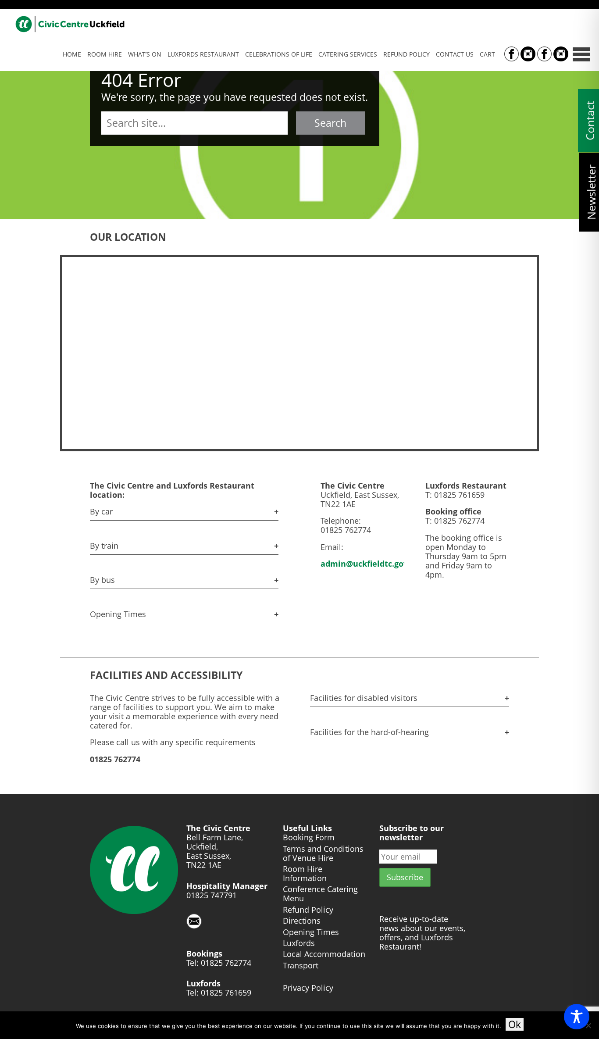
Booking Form (309, 837)
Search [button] (330, 123)
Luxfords (299, 943)
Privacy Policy (308, 988)
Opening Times (311, 932)
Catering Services (347, 54)
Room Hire (104, 54)
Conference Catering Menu (320, 894)
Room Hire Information (305, 873)
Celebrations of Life (278, 54)
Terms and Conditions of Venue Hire (323, 853)
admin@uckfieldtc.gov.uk (370, 563)
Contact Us (455, 54)
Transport (300, 965)
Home (72, 54)
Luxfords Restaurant (203, 54)
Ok (514, 1024)
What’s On (144, 54)
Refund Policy (406, 54)
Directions (302, 920)
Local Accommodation (324, 954)
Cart (487, 54)
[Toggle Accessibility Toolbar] (576, 1016)
